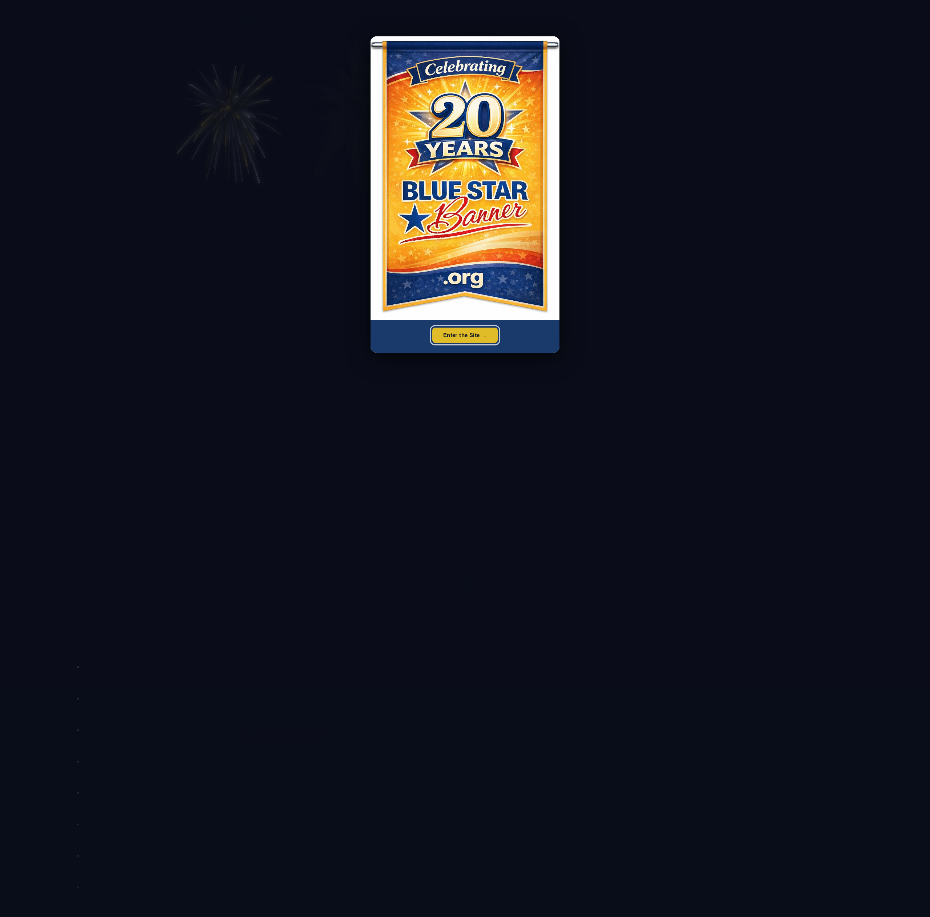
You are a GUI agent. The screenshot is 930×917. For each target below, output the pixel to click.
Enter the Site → (465, 335)
